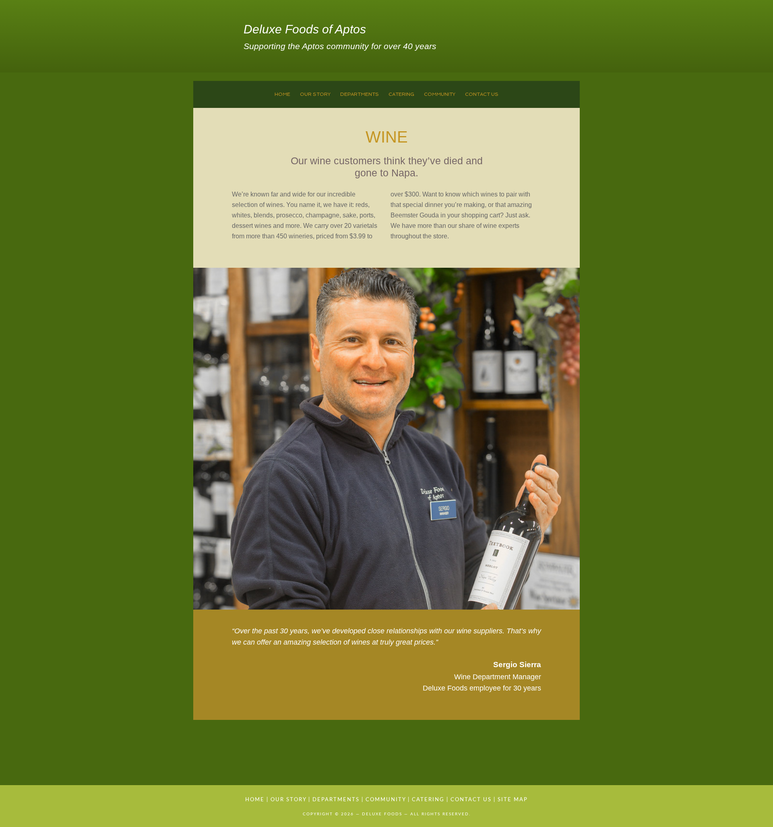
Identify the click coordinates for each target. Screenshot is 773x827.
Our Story (288, 799)
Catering (428, 799)
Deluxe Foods (216, 38)
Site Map (513, 799)
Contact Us (471, 799)
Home (255, 799)
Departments (336, 799)
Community (386, 799)
